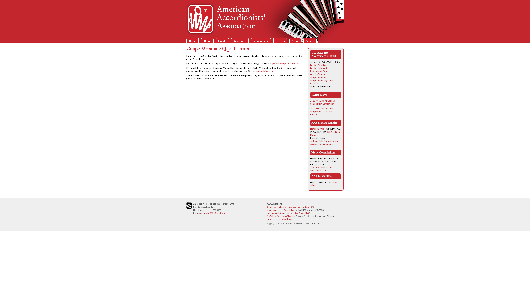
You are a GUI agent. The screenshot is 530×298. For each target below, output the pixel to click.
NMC (307, 213)
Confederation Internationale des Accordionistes (288, 207)
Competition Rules (319, 77)
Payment (314, 83)
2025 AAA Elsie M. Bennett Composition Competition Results (322, 111)
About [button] (207, 41)
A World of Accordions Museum (281, 216)
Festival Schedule (318, 65)
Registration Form (318, 71)
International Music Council (278, 210)
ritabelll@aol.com (265, 71)
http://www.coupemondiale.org (284, 63)
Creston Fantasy (318, 170)
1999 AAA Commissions (321, 167)
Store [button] (295, 41)
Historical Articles (318, 128)
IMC (293, 210)
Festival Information (319, 68)
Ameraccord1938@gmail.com (212, 213)
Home (192, 41)
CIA (311, 207)
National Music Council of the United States (285, 213)
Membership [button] (261, 41)
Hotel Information (318, 74)
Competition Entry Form (321, 80)
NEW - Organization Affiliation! (280, 219)
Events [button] (222, 41)
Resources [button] (240, 41)
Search (310, 41)
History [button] (280, 41)
